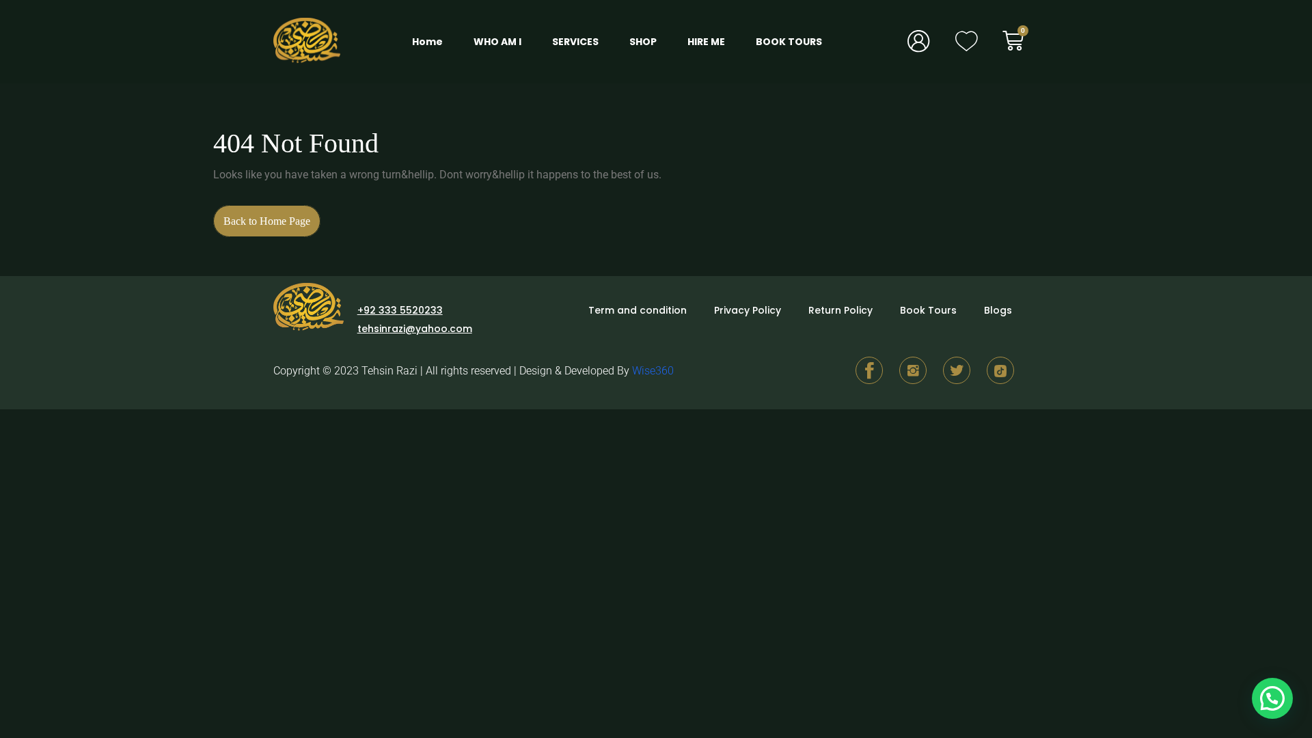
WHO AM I (497, 42)
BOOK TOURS (789, 42)
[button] (1272, 698)
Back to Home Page (271, 216)
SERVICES (575, 42)
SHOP (643, 42)
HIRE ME (706, 42)
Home (427, 42)
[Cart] (1021, 41)
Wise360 (653, 370)
